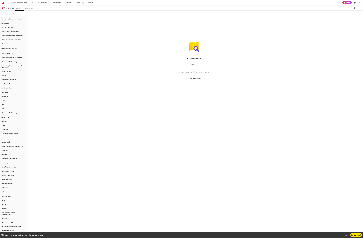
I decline (344, 235)
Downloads (69, 3)
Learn (32, 3)
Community (56, 3)
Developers (29, 8)
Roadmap (91, 3)
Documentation (43, 3)
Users (18, 8)
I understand (356, 235)
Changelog (80, 3)
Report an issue (195, 78)
